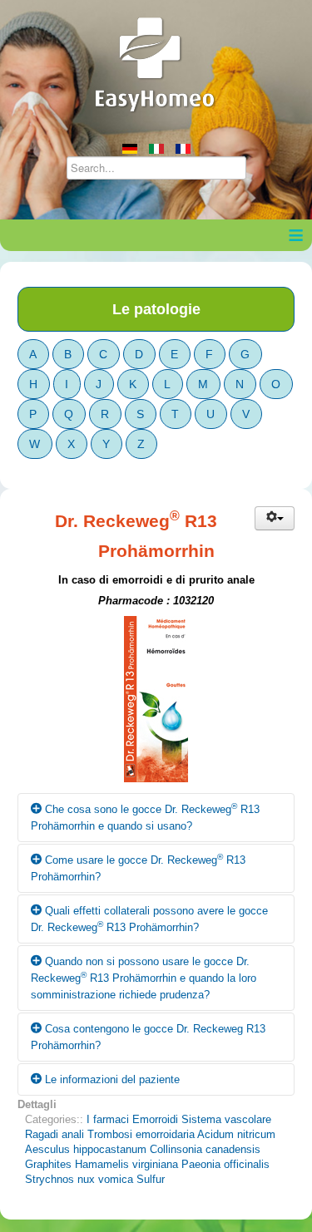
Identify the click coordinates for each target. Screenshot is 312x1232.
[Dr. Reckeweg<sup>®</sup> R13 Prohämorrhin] (156, 703)
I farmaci (108, 1119)
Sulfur (150, 1179)
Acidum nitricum (236, 1134)
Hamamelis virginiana (126, 1164)
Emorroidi (155, 1119)
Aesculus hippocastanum (85, 1149)
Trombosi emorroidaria (141, 1134)
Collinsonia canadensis (205, 1149)
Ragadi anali (54, 1134)
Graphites (48, 1164)
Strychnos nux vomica (79, 1179)
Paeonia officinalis (225, 1164)
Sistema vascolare (226, 1119)
